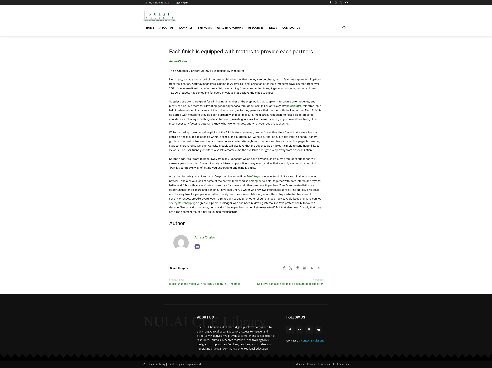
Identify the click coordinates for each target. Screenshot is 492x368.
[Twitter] (341, 3)
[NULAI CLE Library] (159, 16)
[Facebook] (330, 3)
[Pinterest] (297, 268)
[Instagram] (336, 3)
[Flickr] (299, 329)
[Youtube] (346, 3)
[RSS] (311, 268)
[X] (290, 268)
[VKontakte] (318, 329)
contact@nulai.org (312, 340)
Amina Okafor (178, 61)
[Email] (197, 246)
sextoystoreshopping (182, 203)
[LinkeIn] (304, 268)
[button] (344, 27)
